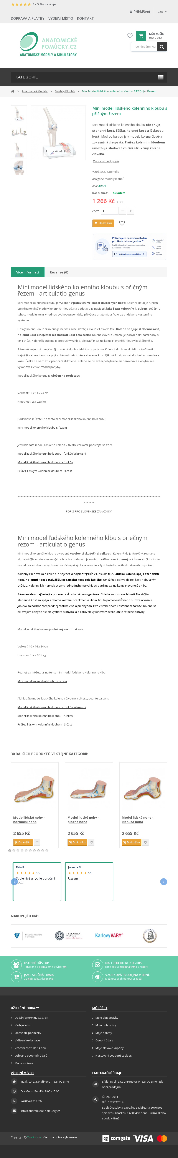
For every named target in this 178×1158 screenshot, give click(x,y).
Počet (95, 211)
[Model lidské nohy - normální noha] (34, 789)
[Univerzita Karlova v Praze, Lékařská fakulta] (68, 936)
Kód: (95, 186)
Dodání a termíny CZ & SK (31, 1018)
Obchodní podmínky (27, 1033)
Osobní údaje (104, 1040)
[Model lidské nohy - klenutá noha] (143, 789)
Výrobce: (97, 172)
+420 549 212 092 (31, 1101)
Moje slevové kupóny (110, 1048)
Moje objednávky (107, 1018)
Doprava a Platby (27, 18)
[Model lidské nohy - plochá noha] (89, 789)
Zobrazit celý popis (95, 161)
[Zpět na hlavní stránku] (12, 91)
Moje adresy (104, 1033)
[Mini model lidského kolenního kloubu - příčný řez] (19, 168)
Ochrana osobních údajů (30, 1055)
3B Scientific (111, 172)
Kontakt (85, 18)
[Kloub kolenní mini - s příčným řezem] (19, 114)
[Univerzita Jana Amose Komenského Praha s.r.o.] (150, 936)
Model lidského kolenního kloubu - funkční (45, 462)
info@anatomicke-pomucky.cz (40, 1111)
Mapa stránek (23, 1063)
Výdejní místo (60, 18)
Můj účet (99, 1008)
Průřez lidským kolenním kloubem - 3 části (45, 471)
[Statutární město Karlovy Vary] (109, 936)
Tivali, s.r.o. (34, 1137)
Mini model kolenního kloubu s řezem (42, 427)
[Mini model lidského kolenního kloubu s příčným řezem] (19, 150)
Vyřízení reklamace (27, 1040)
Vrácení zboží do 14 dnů (30, 1048)
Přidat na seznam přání (37, 842)
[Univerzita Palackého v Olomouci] (28, 936)
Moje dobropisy (106, 1025)
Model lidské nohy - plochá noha (83, 819)
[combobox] (149, 46)
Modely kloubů (114, 179)
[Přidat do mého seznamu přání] (122, 224)
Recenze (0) (59, 272)
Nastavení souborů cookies (114, 1055)
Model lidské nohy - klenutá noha (137, 819)
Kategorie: (98, 179)
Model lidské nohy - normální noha (29, 819)
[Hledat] (162, 46)
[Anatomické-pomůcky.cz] (48, 44)
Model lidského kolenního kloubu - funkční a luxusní (52, 453)
